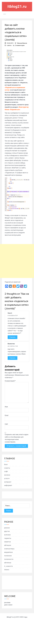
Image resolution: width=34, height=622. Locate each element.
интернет (7, 482)
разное (7, 528)
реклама (7, 602)
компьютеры (9, 549)
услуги (6, 478)
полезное (8, 556)
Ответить (12, 337)
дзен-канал (8, 605)
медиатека (8, 552)
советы (9, 45)
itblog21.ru (17, 6)
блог (6, 464)
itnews (6, 570)
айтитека (7, 563)
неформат (8, 485)
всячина (7, 535)
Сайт (6, 424)
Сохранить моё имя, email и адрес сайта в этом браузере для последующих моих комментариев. (16, 438)
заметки (7, 542)
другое (7, 531)
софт (6, 471)
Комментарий (10, 381)
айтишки (7, 545)
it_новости (8, 566)
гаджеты (7, 538)
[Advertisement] (17, 261)
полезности (8, 559)
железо (7, 475)
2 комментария (19, 45)
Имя (6, 407)
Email (6, 415)
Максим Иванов (22, 43)
